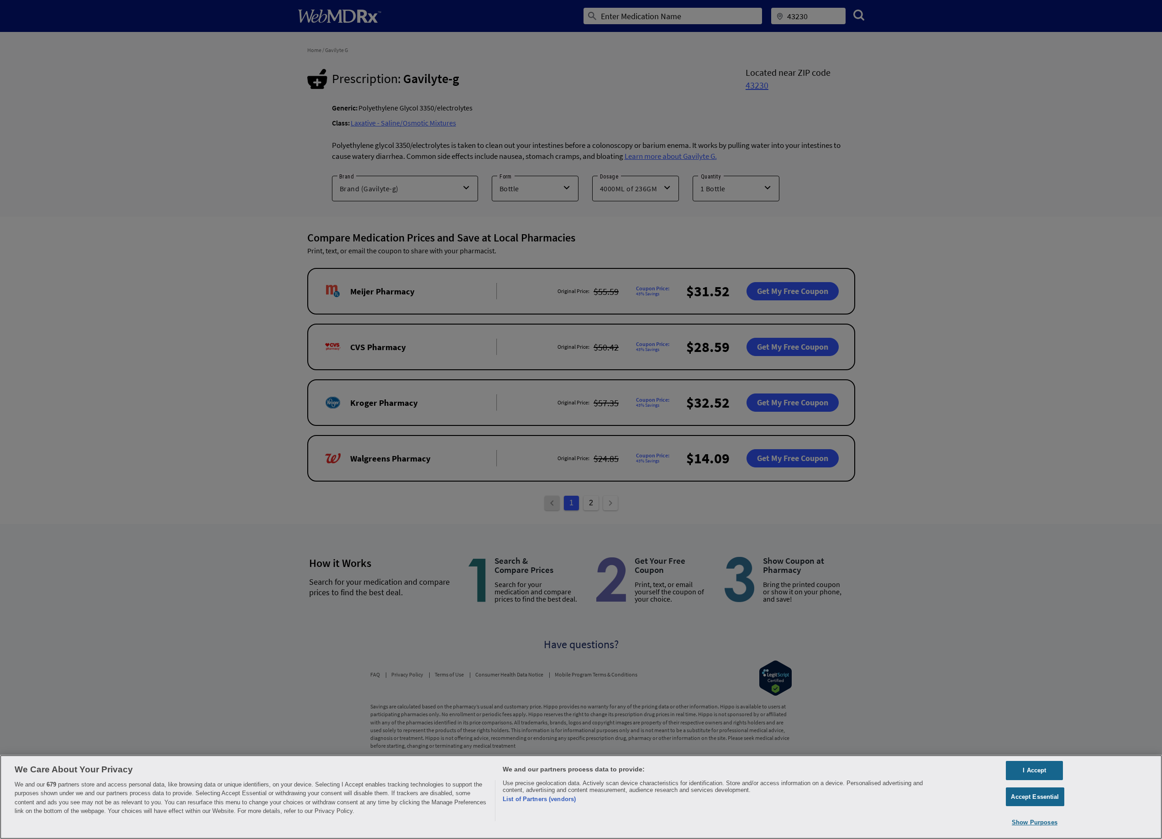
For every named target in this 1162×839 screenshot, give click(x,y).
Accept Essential (1035, 796)
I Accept (1034, 770)
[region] (581, 797)
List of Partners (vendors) (539, 799)
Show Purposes (1034, 822)
